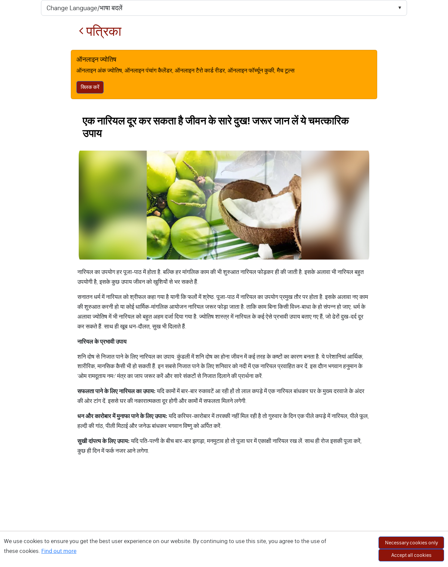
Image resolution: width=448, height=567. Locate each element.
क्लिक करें (90, 87)
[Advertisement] (224, 518)
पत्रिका (102, 31)
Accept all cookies (411, 555)
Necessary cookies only (411, 542)
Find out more (58, 551)
